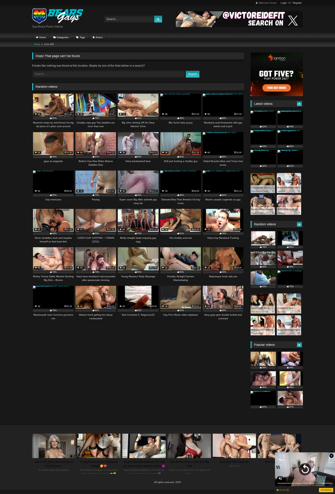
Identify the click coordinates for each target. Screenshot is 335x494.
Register (297, 2)
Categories (63, 37)
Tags (82, 37)
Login (284, 2)
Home (42, 37)
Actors (99, 37)
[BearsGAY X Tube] (58, 16)
